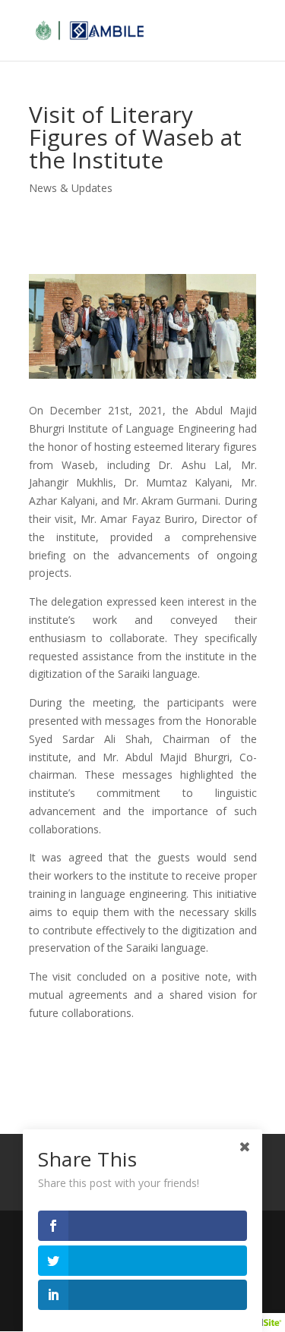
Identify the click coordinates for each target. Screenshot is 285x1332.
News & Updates (70, 188)
